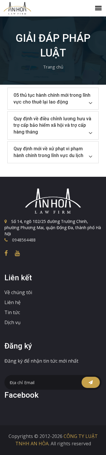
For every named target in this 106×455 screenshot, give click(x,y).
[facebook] (6, 253)
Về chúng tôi (18, 292)
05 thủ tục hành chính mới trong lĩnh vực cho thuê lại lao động (52, 98)
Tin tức (12, 312)
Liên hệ (12, 302)
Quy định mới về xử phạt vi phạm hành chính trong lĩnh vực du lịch (48, 152)
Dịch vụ (12, 322)
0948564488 (24, 240)
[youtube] (17, 253)
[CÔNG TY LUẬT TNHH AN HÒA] (53, 201)
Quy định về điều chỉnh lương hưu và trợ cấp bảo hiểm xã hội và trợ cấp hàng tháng (52, 125)
